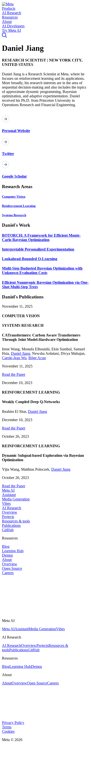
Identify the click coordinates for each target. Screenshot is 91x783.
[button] (8, 4)
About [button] (7, 22)
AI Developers (13, 26)
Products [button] (8, 8)
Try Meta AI (11, 30)
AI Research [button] (11, 13)
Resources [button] (10, 17)
